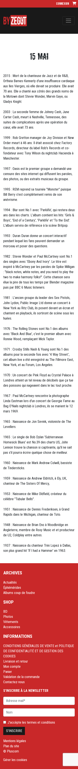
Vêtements (10, 622)
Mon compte (12, 666)
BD (5, 611)
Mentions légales (14, 741)
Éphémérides (12, 588)
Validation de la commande (21, 677)
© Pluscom (11, 751)
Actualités (10, 582)
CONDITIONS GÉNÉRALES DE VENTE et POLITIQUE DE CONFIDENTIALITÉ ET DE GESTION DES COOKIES (38, 651)
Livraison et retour (15, 661)
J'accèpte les (31, 722)
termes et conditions (41, 722)
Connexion (62, 4)
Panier (7, 672)
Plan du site (11, 746)
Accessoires (11, 627)
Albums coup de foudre (19, 593)
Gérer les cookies (15, 760)
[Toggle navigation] (68, 20)
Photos (8, 617)
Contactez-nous (14, 682)
